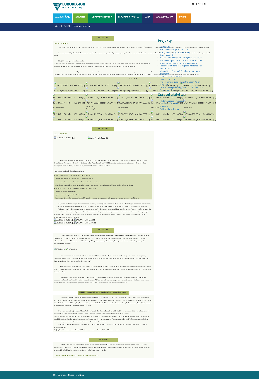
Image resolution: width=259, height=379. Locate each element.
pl (205, 4)
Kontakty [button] (183, 16)
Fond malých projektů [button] (102, 16)
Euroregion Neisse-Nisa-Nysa (69, 7)
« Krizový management (80, 26)
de (199, 4)
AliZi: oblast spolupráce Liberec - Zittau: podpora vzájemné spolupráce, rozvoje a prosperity (181, 61)
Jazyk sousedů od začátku (171, 76)
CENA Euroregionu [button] (164, 16)
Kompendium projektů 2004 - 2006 (175, 52)
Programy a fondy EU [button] (128, 16)
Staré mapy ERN (167, 55)
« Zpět (57, 26)
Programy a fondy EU (169, 103)
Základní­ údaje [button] (62, 16)
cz (193, 4)
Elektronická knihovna (169, 109)
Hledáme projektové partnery (172, 101)
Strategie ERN (166, 47)
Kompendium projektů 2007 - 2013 (175, 49)
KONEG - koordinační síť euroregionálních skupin (181, 57)
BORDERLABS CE (167, 79)
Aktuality (80, 16)
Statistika (164, 106)
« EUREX (66, 26)
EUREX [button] (147, 16)
